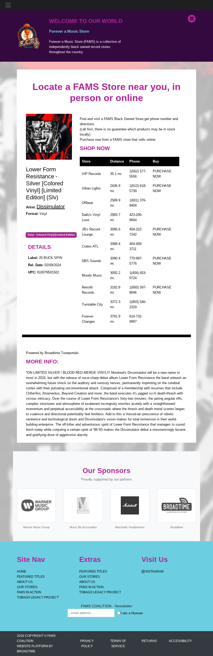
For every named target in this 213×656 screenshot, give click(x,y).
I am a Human (132, 613)
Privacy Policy (87, 643)
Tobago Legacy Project (38, 597)
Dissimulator (51, 206)
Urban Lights (91, 188)
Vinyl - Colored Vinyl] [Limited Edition (51, 235)
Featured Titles (31, 577)
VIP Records (91, 174)
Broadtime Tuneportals (62, 353)
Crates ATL (90, 246)
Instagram (154, 571)
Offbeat (87, 203)
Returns (149, 641)
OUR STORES (27, 587)
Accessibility (180, 641)
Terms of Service (118, 643)
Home (21, 571)
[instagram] (191, 18)
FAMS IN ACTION (29, 592)
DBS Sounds (91, 261)
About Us (25, 582)
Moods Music (92, 275)
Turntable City (92, 304)
